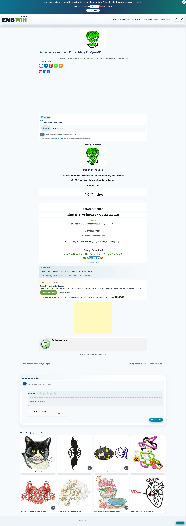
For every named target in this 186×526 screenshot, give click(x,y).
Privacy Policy (148, 19)
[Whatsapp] (56, 66)
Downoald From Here (93, 262)
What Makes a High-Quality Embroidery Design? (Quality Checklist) (67, 271)
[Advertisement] (93, 94)
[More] (61, 66)
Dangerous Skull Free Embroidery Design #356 (71, 52)
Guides (156, 19)
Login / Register (136, 19)
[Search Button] (176, 19)
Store (128, 19)
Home (114, 19)
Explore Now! (93, 10)
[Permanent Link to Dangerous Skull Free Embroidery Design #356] (93, 39)
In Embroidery (94, 6)
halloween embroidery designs (113, 58)
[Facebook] (41, 66)
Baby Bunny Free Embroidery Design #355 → (148, 364)
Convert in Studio (65, 292)
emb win (63, 58)
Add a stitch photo (34, 399)
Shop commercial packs (49, 292)
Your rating (31, 394)
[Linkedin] (46, 66)
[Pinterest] (51, 66)
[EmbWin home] (14, 18)
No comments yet (93, 58)
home (126, 58)
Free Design (91, 354)
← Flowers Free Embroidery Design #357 (36, 364)
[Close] (184, 2)
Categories (121, 19)
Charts (169, 19)
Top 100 (162, 19)
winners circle (59, 139)
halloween (98, 354)
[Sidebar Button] (182, 19)
